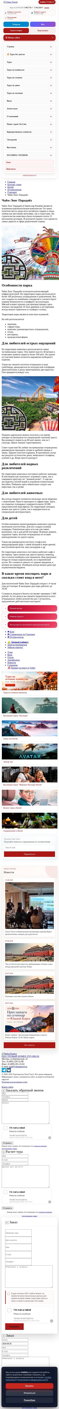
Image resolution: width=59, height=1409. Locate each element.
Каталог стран (14, 184)
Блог (8, 162)
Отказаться (29, 1393)
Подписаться (29, 854)
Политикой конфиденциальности (33, 1379)
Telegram (16, 24)
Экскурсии (12, 140)
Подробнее (29, 1400)
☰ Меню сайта (12, 37)
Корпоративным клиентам (19, 132)
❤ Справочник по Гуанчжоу (21, 634)
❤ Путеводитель (15, 637)
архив (46, 8)
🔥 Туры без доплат (16, 54)
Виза (9, 655)
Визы (9, 101)
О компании (12, 116)
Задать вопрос (16, 30)
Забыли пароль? (15, 647)
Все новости (29, 1045)
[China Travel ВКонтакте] (9, 1071)
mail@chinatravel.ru (29, 175)
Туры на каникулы (15, 70)
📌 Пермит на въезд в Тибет (21, 668)
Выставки (11, 147)
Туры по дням (13, 85)
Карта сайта (7, 1087)
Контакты (11, 169)
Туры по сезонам (14, 78)
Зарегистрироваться (17, 645)
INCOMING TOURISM (17, 155)
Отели (10, 657)
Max (43, 24)
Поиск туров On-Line (16, 124)
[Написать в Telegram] (4, 1071)
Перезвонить (43, 30)
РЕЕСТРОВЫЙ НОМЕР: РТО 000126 (20, 1056)
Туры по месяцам (15, 93)
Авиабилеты (13, 660)
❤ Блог (10, 631)
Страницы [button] (12, 665)
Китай (10, 187)
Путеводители (14, 189)
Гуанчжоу (12, 192)
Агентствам (12, 109)
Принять (29, 1386)
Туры (9, 62)
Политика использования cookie (14, 1082)
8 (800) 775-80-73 (47, 2)
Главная (11, 182)
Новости (11, 662)
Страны (10, 47)
